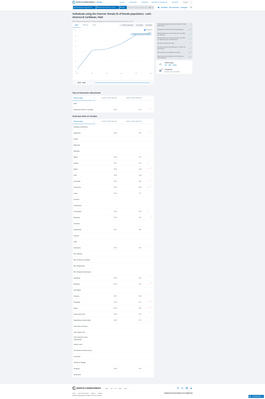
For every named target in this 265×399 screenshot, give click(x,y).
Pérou (76, 308)
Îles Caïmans (78, 254)
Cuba (75, 193)
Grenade (77, 224)
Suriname (77, 356)
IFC (115, 388)
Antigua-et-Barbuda (81, 127)
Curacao (76, 199)
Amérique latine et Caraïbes (83, 110)
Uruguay (77, 369)
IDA (111, 388)
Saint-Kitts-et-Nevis (80, 326)
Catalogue (183, 7)
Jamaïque (77, 278)
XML (170, 65)
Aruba (76, 139)
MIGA (120, 388)
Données (99, 2)
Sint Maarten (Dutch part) (83, 350)
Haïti (75, 103)
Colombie (77, 181)
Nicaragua (77, 290)
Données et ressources (159, 2)
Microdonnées (174, 7)
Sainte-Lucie (78, 344)
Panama (76, 296)
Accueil (122, 2)
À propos (175, 2)
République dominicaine (82, 320)
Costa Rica (77, 187)
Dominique (77, 205)
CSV (166, 65)
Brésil (76, 169)
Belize (76, 157)
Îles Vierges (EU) (79, 266)
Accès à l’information (83, 393)
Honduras (77, 248)
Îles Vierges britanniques (82, 272)
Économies (133, 2)
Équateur (77, 217)
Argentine (77, 133)
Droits (74, 393)
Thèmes (144, 2)
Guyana (76, 236)
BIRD (106, 388)
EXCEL (175, 65)
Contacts (100, 393)
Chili (75, 175)
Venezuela (77, 375)
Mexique (77, 284)
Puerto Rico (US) (79, 314)
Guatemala (77, 230)
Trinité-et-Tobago (80, 362)
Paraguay (77, 302)
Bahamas (77, 145)
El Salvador (77, 211)
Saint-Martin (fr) (79, 332)
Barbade (77, 151)
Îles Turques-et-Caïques (82, 260)
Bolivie (76, 163)
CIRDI (125, 388)
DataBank (164, 7)
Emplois (93, 393)
